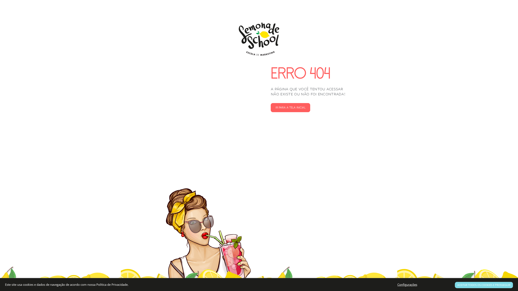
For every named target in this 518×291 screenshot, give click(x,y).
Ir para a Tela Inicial (290, 107)
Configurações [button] (407, 284)
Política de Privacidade (112, 285)
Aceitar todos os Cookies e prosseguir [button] (484, 285)
